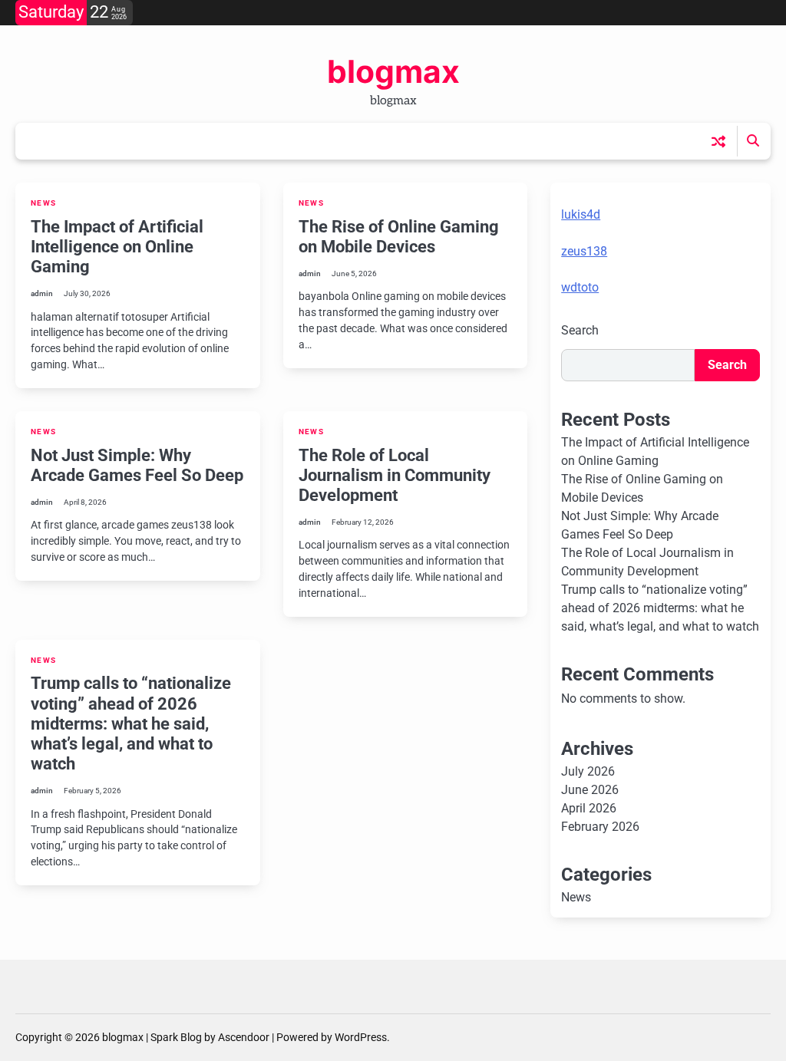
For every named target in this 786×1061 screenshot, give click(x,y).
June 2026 (590, 790)
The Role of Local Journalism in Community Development (394, 475)
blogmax (393, 71)
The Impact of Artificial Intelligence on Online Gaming (117, 246)
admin (42, 293)
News (43, 203)
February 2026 (600, 826)
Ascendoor (243, 1037)
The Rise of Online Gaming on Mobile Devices (399, 236)
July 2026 (588, 771)
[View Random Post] (718, 141)
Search (580, 330)
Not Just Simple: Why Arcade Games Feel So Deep (137, 465)
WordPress (361, 1037)
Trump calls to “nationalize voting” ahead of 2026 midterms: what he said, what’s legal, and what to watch (131, 723)
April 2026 (588, 808)
